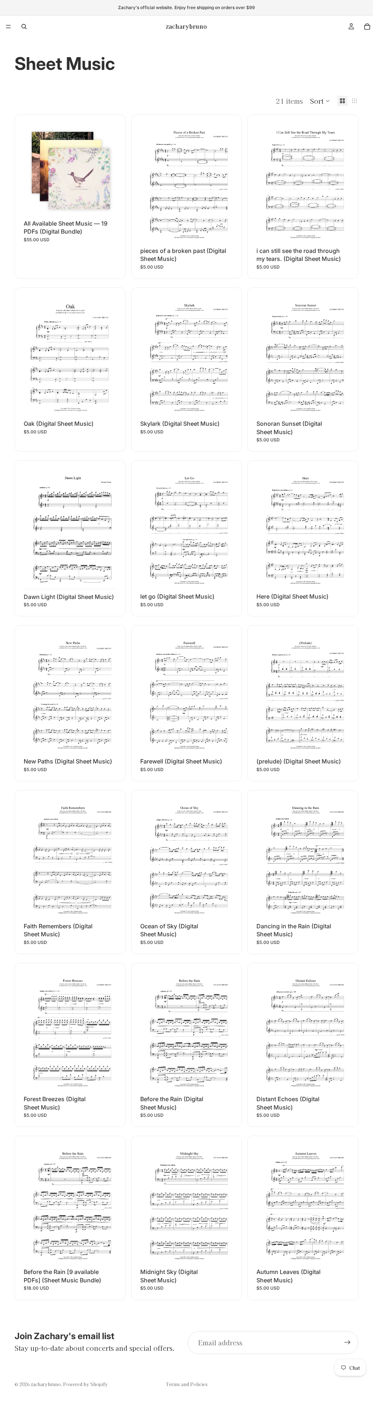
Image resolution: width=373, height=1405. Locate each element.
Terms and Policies (187, 1384)
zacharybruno (46, 1384)
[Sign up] (347, 1342)
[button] (320, 101)
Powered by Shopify (85, 1384)
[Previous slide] (35, 170)
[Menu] (8, 26)
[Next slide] (106, 170)
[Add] (105, 205)
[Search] (24, 27)
